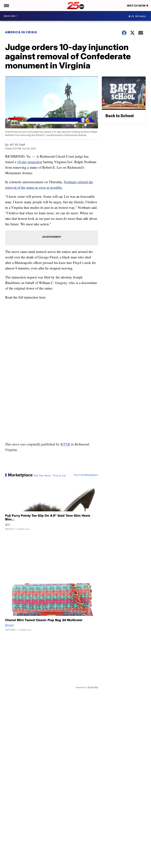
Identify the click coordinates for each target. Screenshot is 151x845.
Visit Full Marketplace (86, 475)
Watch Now (136, 5)
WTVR (65, 444)
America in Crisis (21, 32)
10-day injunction (29, 161)
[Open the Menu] (6, 5)
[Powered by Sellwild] (92, 687)
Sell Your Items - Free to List (50, 475)
